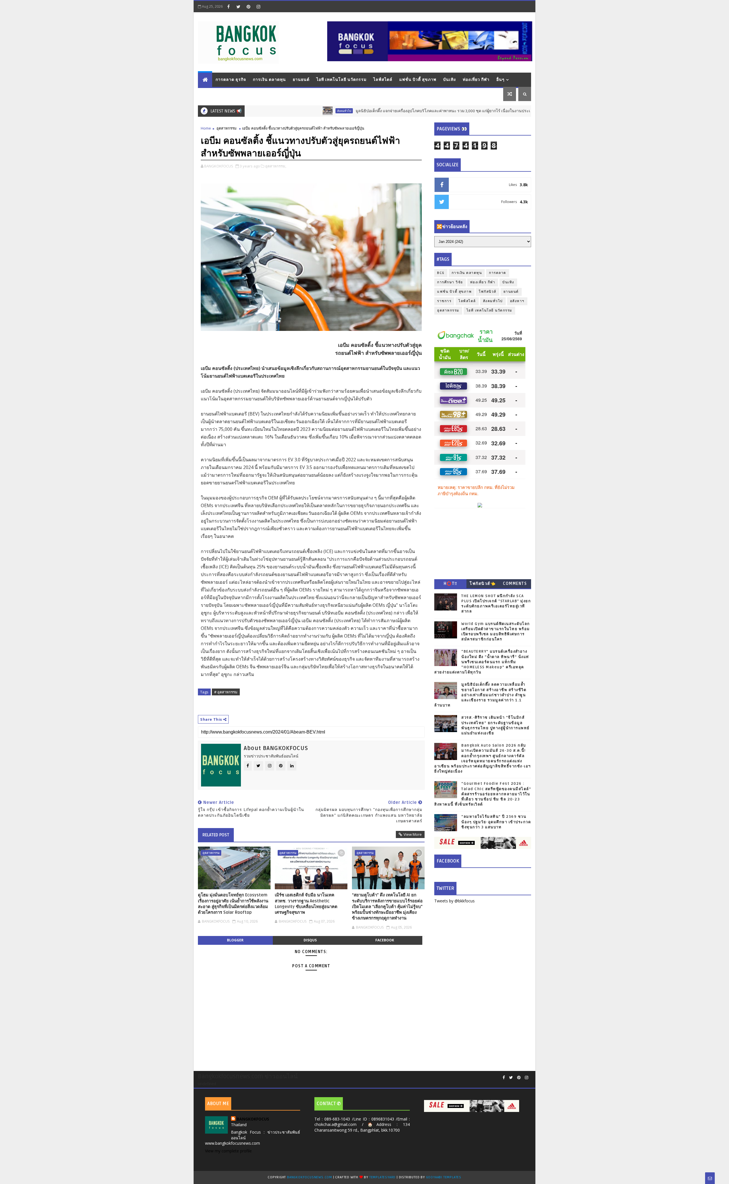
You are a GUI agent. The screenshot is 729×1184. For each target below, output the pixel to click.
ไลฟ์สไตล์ (382, 79)
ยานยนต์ (301, 79)
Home (206, 128)
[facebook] (228, 6)
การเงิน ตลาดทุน (269, 79)
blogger (235, 940)
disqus (310, 940)
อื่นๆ (500, 79)
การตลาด (497, 273)
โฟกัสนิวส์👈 (482, 583)
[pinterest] (248, 6)
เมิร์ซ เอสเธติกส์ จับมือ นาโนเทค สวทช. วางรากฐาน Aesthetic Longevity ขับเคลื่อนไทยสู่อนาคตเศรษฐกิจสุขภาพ (306, 903)
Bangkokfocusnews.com (309, 1177)
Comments (515, 583)
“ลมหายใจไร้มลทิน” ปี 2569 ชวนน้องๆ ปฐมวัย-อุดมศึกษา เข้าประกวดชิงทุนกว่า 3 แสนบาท (496, 821)
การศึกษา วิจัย (450, 282)
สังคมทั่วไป (306, 111)
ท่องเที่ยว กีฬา (476, 79)
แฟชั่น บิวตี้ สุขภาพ (417, 79)
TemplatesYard (382, 1177)
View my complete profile (228, 1151)
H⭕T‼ (450, 583)
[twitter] (238, 6)
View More (413, 834)
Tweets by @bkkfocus (454, 901)
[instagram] (258, 6)
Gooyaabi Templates (443, 1177)
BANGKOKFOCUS (253, 1119)
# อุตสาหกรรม (225, 692)
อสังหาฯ (517, 301)
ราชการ (444, 301)
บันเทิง (449, 79)
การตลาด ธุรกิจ (231, 79)
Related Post (215, 834)
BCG (441, 273)
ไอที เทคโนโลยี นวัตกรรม (341, 79)
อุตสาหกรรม (226, 128)
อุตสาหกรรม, (275, 166)
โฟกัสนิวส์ (487, 292)
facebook (384, 940)
